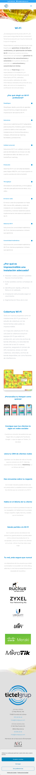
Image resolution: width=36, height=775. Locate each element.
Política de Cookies (12, 772)
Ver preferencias (18, 768)
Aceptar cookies (18, 759)
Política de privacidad (22, 772)
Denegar (18, 764)
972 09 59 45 (18, 717)
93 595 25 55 (18, 732)
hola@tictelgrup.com (18, 720)
